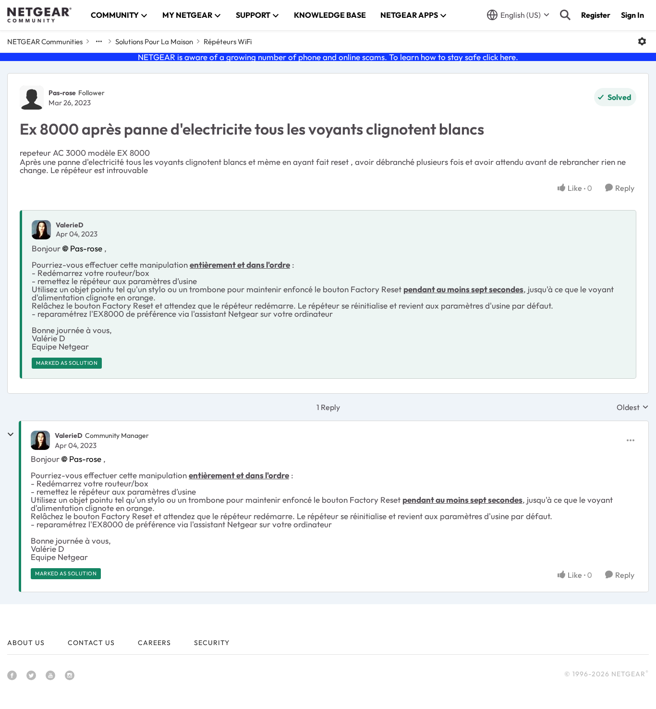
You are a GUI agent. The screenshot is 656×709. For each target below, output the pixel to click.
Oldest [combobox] (633, 407)
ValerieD (70, 225)
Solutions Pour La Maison (154, 41)
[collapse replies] (10, 434)
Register (595, 15)
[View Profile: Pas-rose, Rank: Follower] (32, 98)
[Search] (565, 15)
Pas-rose (62, 92)
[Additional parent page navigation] (99, 41)
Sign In (632, 15)
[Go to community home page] (39, 15)
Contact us (91, 642)
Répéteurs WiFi (228, 41)
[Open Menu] (642, 41)
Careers (154, 642)
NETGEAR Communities (45, 41)
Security (212, 642)
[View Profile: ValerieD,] (41, 229)
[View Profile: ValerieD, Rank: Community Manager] (40, 440)
